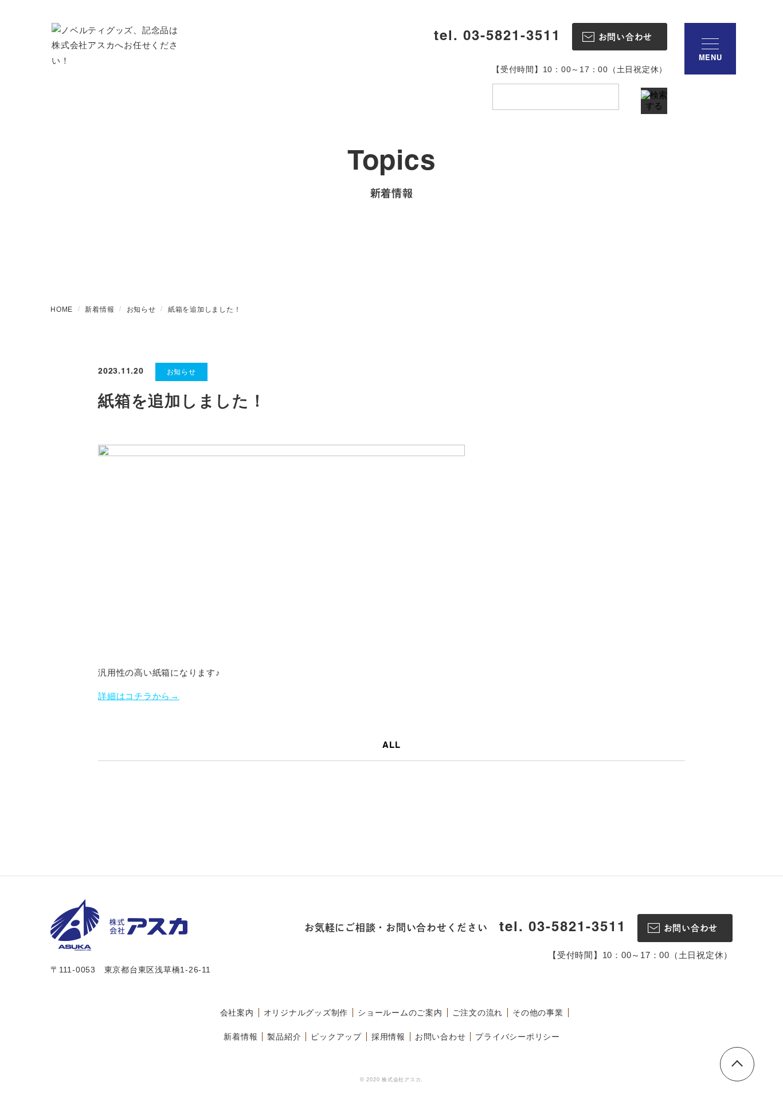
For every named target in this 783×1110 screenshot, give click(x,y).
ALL (391, 746)
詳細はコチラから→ (138, 696)
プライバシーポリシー (517, 1036)
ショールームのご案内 (400, 1012)
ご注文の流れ (477, 1012)
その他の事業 (537, 1012)
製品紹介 (284, 1036)
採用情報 (388, 1036)
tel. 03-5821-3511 (497, 36)
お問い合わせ (440, 1036)
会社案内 (237, 1012)
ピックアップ (336, 1036)
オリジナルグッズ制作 (306, 1012)
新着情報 (240, 1036)
